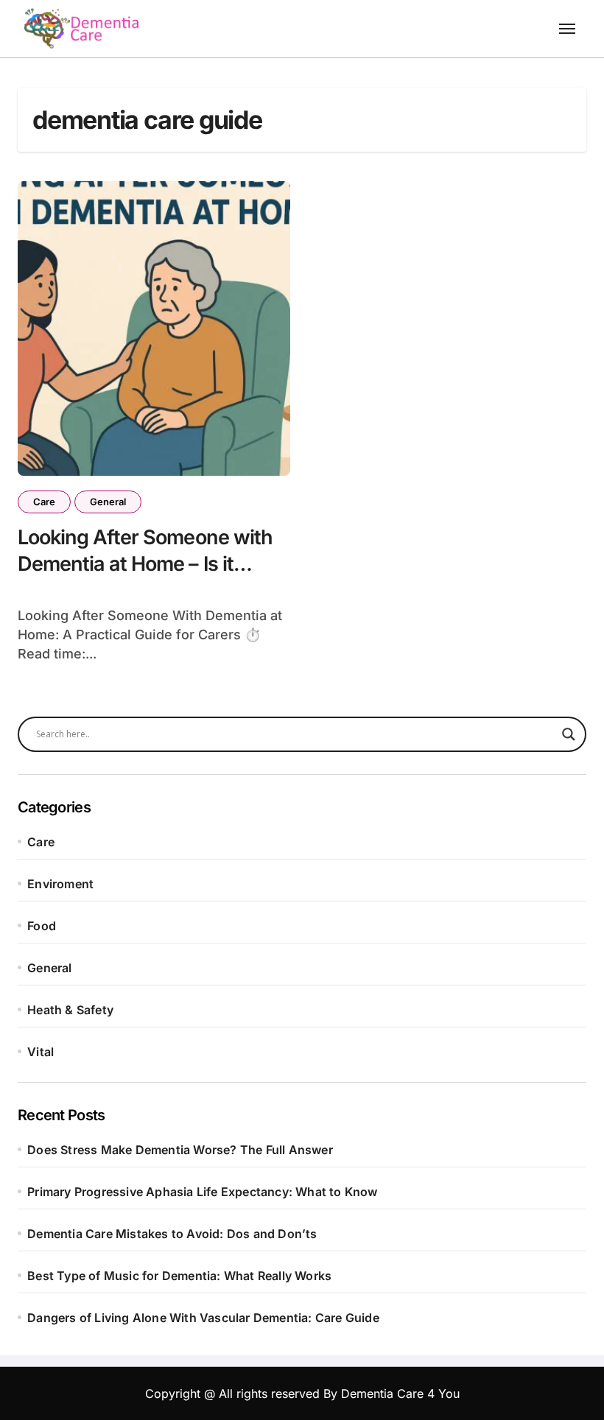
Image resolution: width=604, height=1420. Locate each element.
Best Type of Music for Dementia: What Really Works (179, 1275)
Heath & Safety (70, 1009)
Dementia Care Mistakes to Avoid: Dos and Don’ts (172, 1233)
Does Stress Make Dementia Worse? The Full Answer (180, 1149)
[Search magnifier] (568, 734)
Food (41, 925)
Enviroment (60, 883)
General (108, 501)
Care (44, 501)
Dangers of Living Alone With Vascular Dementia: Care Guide (203, 1317)
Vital (40, 1051)
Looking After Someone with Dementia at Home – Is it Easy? (145, 563)
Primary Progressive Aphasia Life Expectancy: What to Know (202, 1191)
